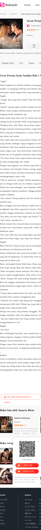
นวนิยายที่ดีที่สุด (30, 524)
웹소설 (27, 503)
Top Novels (28, 500)
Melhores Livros (30, 517)
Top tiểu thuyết (30, 506)
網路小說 (28, 513)
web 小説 (28, 520)
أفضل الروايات (30, 510)
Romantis (13, 14)
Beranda (3, 14)
